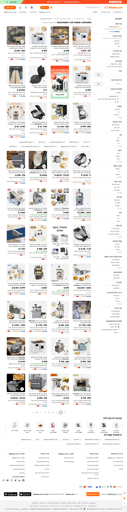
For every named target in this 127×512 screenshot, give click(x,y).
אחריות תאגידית (118, 465)
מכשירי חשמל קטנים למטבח (62, 19)
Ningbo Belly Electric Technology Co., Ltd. (38, 132)
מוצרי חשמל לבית (79, 19)
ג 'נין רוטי (85, 142)
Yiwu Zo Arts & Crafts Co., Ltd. (82, 182)
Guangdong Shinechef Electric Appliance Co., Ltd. (16, 135)
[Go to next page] (33, 412)
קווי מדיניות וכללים (93, 478)
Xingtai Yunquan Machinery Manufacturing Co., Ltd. (16, 57)
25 (37, 412)
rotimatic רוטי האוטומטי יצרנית (29, 146)
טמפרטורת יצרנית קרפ (73, 444)
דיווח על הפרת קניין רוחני (42, 473)
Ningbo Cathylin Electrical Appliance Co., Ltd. (82, 255)
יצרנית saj (65, 439)
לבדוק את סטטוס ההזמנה (17, 465)
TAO (79, 503)
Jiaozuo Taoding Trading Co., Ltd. (60, 131)
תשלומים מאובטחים (92, 458)
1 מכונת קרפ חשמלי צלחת (92, 439)
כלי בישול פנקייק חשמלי (50, 439)
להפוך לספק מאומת (19, 469)
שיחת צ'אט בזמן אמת (43, 461)
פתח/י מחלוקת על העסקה (41, 465)
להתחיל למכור (20, 461)
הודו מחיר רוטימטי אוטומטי (68, 146)
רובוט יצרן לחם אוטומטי (25, 142)
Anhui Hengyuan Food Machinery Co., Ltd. (16, 94)
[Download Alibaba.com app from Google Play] (10, 494)
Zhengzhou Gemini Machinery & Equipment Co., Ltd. (60, 293)
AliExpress (35, 503)
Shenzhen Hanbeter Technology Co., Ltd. (38, 292)
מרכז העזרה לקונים (43, 458)
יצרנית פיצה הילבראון (91, 444)
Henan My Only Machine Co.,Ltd (82, 294)
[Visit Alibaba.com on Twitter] (15, 480)
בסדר (98, 75)
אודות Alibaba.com (117, 453)
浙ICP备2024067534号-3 (114, 509)
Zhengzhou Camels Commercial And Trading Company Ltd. (16, 253)
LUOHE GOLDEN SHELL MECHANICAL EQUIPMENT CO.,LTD (38, 218)
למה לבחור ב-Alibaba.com (115, 458)
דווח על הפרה (45, 476)
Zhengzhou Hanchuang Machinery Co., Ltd (38, 179)
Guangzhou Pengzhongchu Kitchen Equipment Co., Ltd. (82, 94)
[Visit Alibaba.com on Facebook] (23, 480)
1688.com (43, 503)
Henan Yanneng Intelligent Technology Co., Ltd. (82, 329)
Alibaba (89, 19)
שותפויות (22, 473)
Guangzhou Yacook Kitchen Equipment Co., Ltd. (38, 57)
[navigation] (108, 216)
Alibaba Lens (112, 494)
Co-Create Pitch (118, 461)
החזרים (47, 469)
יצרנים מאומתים (69, 458)
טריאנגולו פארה (73, 142)
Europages (92, 503)
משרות (121, 469)
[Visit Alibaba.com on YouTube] (7, 480)
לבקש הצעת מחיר (69, 461)
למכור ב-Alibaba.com (18, 458)
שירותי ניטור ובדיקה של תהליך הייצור (89, 473)
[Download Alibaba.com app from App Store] (25, 494)
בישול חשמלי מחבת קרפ (56, 142)
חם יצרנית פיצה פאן (49, 146)
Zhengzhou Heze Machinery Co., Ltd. (60, 331)
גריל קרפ (76, 439)
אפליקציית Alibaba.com (40, 494)
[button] (51, 7)
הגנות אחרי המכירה (92, 469)
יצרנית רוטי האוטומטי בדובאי (111, 444)
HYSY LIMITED (64, 179)
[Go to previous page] (64, 412)
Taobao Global (71, 503)
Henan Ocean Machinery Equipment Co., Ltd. (16, 292)
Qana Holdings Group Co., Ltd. (16, 181)
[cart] (25, 8)
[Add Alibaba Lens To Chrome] (93, 494)
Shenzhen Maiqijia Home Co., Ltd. (60, 59)
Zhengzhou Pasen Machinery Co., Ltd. (82, 131)
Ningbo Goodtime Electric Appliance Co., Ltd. (38, 96)
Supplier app (70, 494)
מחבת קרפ (12, 146)
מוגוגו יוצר (41, 142)
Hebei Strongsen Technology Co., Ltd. (60, 217)
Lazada (63, 503)
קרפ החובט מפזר (25, 439)
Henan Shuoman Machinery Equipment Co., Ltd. (16, 217)
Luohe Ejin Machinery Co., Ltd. (82, 59)
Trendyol (84, 503)
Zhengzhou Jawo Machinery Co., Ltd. (60, 365)
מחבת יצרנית (84, 146)
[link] (124, 493)
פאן (37, 439)
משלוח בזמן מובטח (92, 465)
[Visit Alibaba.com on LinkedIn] (19, 480)
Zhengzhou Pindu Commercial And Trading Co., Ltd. (82, 218)
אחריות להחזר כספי (92, 461)
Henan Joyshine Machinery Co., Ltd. (38, 329)
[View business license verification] (81, 509)
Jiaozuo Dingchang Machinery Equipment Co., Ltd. (82, 365)
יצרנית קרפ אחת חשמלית (112, 439)
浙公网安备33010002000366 (96, 509)
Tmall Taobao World (54, 503)
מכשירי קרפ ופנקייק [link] (45, 19)
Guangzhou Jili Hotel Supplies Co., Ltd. (38, 257)
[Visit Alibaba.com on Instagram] (11, 480)
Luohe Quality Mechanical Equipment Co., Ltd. (16, 329)
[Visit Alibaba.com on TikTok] (3, 480)
